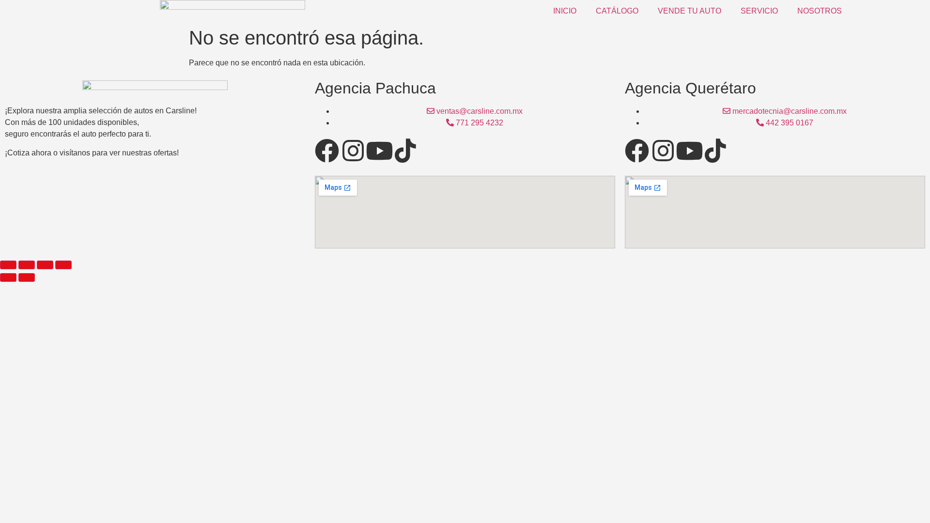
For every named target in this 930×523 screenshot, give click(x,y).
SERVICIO (759, 11)
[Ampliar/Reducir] (8, 265)
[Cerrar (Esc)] (63, 265)
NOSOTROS (819, 11)
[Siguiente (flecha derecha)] (26, 277)
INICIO (564, 11)
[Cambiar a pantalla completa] (26, 265)
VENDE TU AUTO (689, 11)
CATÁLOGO (617, 11)
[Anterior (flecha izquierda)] (8, 277)
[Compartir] (45, 265)
